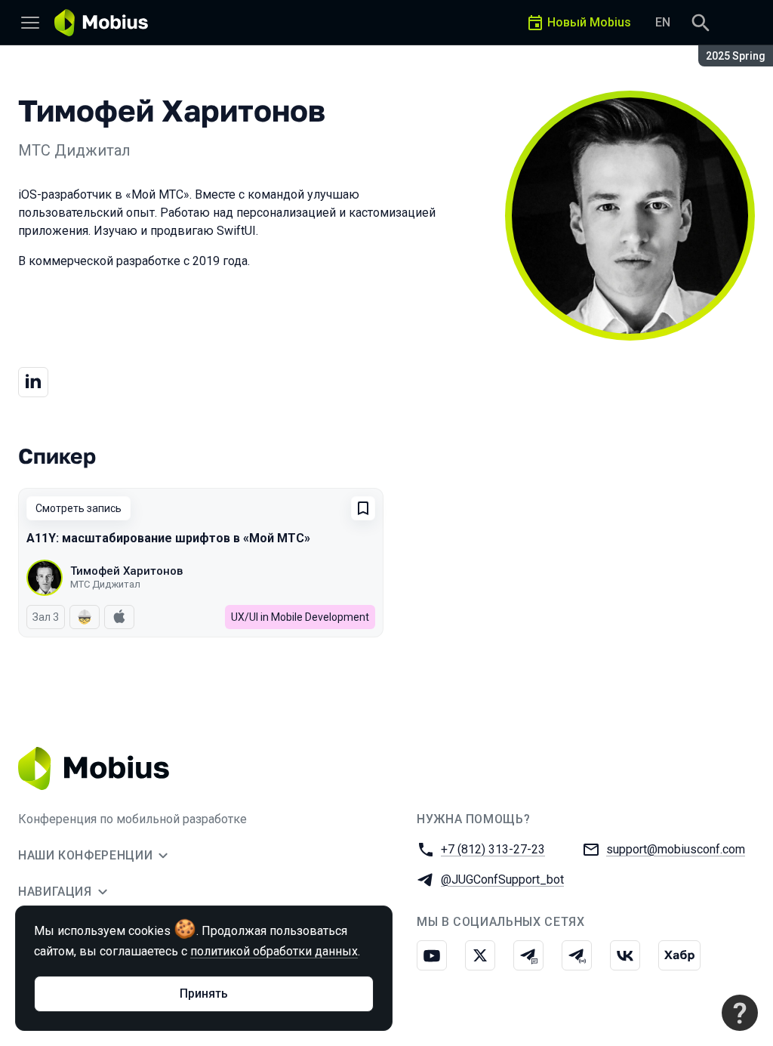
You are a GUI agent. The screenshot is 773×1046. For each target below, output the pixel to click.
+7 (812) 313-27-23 (493, 849)
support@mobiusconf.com (675, 849)
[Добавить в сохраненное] (363, 508)
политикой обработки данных (274, 951)
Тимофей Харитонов (126, 571)
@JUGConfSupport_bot (502, 879)
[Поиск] (700, 23)
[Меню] (30, 23)
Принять (204, 993)
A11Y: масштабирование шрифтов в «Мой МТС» (168, 538)
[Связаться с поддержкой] (740, 1013)
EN (662, 22)
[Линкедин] (33, 382)
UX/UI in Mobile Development (300, 617)
